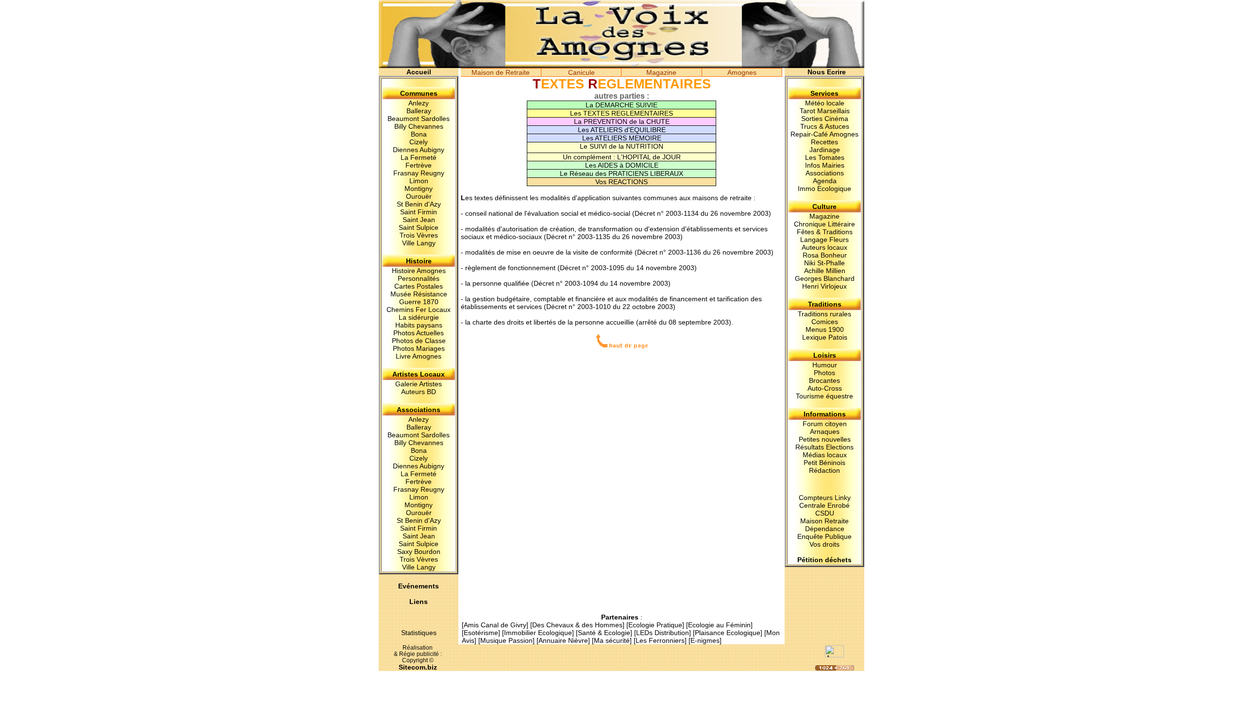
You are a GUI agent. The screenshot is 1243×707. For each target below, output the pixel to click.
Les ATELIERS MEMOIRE (621, 138)
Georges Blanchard (825, 278)
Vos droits (824, 544)
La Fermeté (419, 157)
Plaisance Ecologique (727, 633)
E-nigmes (705, 640)
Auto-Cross (824, 388)
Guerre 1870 (418, 302)
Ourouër (419, 196)
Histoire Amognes (419, 271)
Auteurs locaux (824, 247)
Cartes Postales (418, 286)
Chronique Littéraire (824, 224)
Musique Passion (506, 640)
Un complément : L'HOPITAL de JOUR (622, 157)
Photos (824, 373)
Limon (418, 181)
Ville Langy (419, 243)
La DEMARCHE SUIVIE (621, 105)
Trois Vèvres (419, 235)
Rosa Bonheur (825, 255)
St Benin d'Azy (419, 204)
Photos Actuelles (418, 333)
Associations (825, 173)
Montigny (418, 188)
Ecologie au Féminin (719, 625)
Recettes (824, 142)
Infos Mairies (824, 165)
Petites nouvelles (825, 439)
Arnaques (825, 431)
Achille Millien (824, 271)
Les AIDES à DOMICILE (621, 165)
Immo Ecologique (824, 188)
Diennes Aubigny (418, 150)
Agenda (825, 181)
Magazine (824, 216)
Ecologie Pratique (655, 625)
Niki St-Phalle (824, 263)
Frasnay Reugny (418, 173)
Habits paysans (418, 325)
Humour (824, 365)
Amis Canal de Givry (495, 625)
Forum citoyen (825, 424)
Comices (824, 322)
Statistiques (419, 633)
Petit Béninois (824, 462)
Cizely (418, 142)
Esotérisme (481, 633)
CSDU (824, 513)
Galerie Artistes (418, 384)
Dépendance (824, 529)
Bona (419, 134)
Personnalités (418, 278)
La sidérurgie (419, 317)
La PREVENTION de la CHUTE (622, 121)
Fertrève (418, 165)
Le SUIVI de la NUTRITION (621, 146)
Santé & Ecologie (604, 633)
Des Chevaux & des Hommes (577, 625)
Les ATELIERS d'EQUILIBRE (622, 130)
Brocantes (824, 380)
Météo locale (824, 103)
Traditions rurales (824, 314)
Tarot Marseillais (825, 111)
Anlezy (418, 103)
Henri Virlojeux (824, 286)
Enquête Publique (824, 536)
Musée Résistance (418, 294)
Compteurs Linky (825, 497)
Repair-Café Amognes (824, 134)
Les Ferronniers (660, 640)
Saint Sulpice (418, 227)
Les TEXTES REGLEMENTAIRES (621, 113)
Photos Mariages (419, 348)
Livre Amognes (418, 356)
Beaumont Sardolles (418, 118)
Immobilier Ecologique (538, 633)
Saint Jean (419, 220)
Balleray (418, 111)
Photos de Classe (419, 341)
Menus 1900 (825, 329)
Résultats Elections (824, 447)
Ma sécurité (612, 640)
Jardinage (824, 150)
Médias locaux (825, 455)
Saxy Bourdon (418, 551)
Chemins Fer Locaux (418, 309)
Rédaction (824, 470)
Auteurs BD (418, 392)
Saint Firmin (418, 212)
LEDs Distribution (662, 633)
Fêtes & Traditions (825, 232)
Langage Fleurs (824, 239)
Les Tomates (824, 157)
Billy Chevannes (418, 126)
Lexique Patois (824, 337)
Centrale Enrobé (824, 505)
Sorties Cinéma (824, 118)
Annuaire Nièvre (563, 640)
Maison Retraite (824, 521)
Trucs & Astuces (824, 126)
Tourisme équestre (824, 396)
